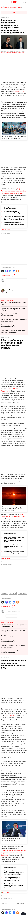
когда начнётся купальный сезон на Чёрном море (13, 516)
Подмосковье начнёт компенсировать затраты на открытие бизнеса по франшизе (13, 876)
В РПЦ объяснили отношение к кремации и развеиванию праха (14, 320)
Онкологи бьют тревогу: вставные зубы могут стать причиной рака (13, 331)
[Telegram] (10, 271)
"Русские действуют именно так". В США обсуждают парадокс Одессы (13, 309)
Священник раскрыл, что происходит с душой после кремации (12, 325)
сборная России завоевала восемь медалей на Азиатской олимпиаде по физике (13, 191)
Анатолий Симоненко (7, 564)
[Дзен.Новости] (2, 271)
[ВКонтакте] (13, 271)
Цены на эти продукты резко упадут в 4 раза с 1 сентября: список (13, 631)
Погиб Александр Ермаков (9, 636)
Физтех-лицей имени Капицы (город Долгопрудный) (12, 52)
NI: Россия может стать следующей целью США (13, 303)
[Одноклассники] (17, 271)
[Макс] (6, 271)
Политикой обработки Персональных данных (11, 7)
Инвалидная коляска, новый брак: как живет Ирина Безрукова (12, 651)
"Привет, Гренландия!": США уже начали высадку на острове (13, 314)
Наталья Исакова (6, 233)
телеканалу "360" (18, 91)
